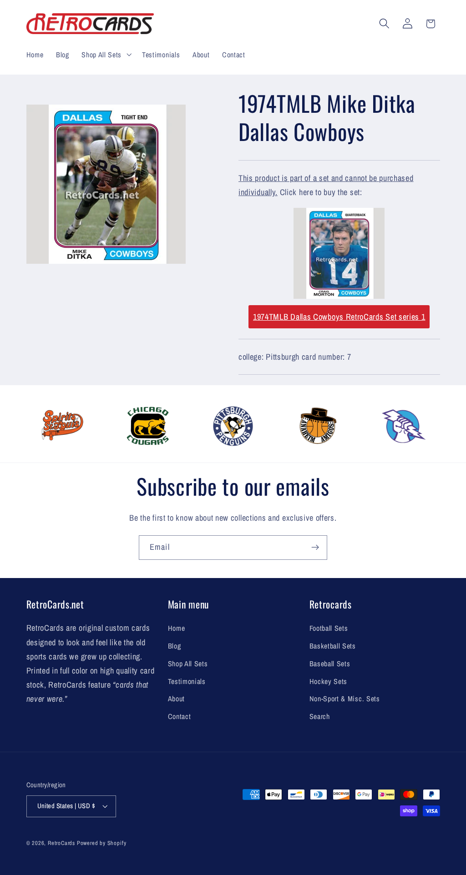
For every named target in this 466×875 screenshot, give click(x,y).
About (176, 699)
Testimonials (187, 681)
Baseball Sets (329, 664)
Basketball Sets (332, 646)
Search (319, 716)
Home (176, 628)
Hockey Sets (328, 681)
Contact (179, 716)
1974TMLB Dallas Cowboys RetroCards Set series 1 (339, 316)
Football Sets (328, 628)
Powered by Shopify (102, 843)
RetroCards (61, 843)
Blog (174, 646)
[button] (105, 54)
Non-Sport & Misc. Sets (344, 699)
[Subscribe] (315, 547)
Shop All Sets (188, 664)
